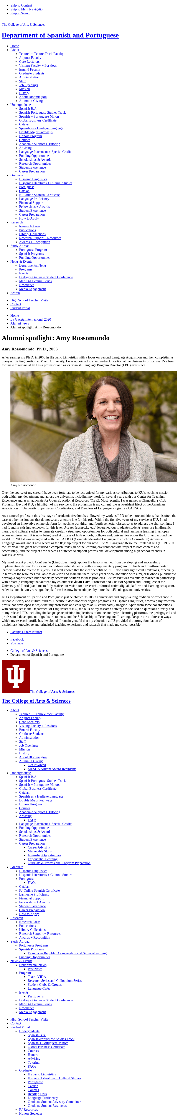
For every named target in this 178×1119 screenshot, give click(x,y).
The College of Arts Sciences (23, 24)
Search (15, 293)
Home (14, 46)
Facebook (17, 639)
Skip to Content (21, 5)
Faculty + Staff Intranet (26, 632)
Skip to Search (20, 13)
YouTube (16, 643)
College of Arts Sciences (29, 650)
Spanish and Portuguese (60, 35)
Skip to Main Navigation (27, 9)
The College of (52, 691)
